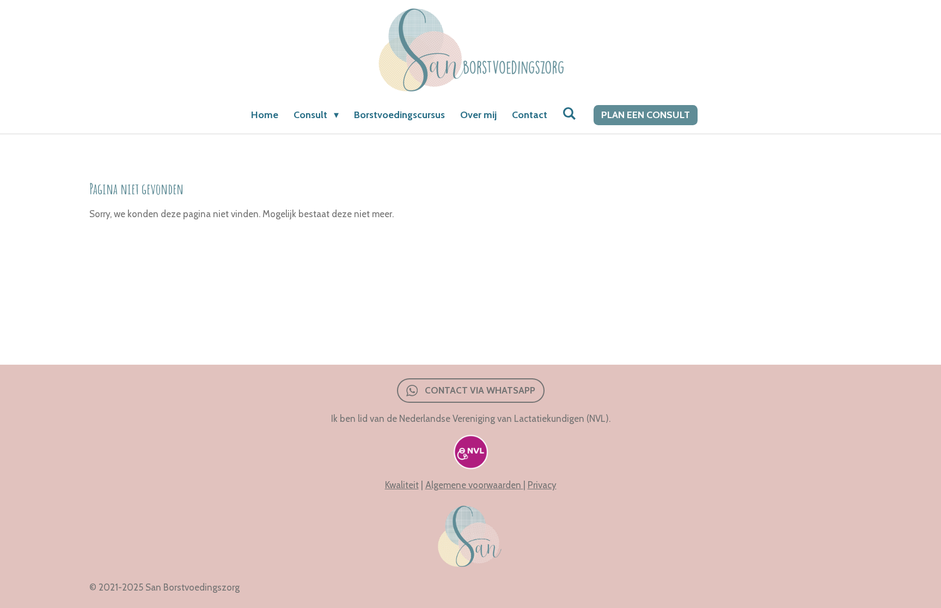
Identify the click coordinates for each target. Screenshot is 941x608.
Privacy (542, 485)
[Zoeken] (569, 113)
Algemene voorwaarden (474, 485)
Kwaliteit (402, 485)
